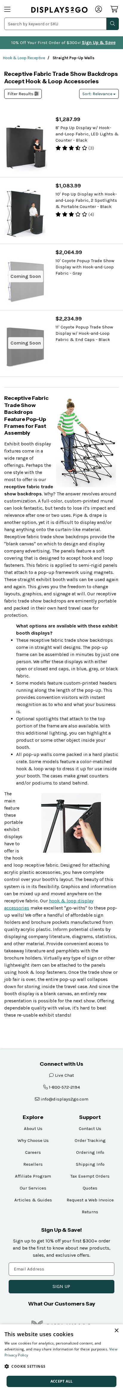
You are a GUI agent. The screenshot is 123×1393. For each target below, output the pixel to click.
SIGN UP (61, 1286)
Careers (33, 1152)
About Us (33, 1128)
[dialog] (61, 1358)
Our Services (33, 1188)
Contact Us (90, 1128)
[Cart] (114, 9)
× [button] (116, 1330)
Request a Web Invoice (90, 1200)
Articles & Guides (33, 1200)
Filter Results (20, 93)
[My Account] (99, 10)
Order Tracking (90, 1140)
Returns (90, 1211)
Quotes (90, 1188)
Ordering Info (90, 1152)
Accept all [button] (61, 1381)
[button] (61, 1366)
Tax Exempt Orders (90, 1176)
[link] (59, 9)
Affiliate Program (33, 1176)
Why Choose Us (33, 1140)
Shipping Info (90, 1164)
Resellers (33, 1164)
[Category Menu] (14, 9)
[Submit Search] (112, 24)
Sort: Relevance (97, 93)
